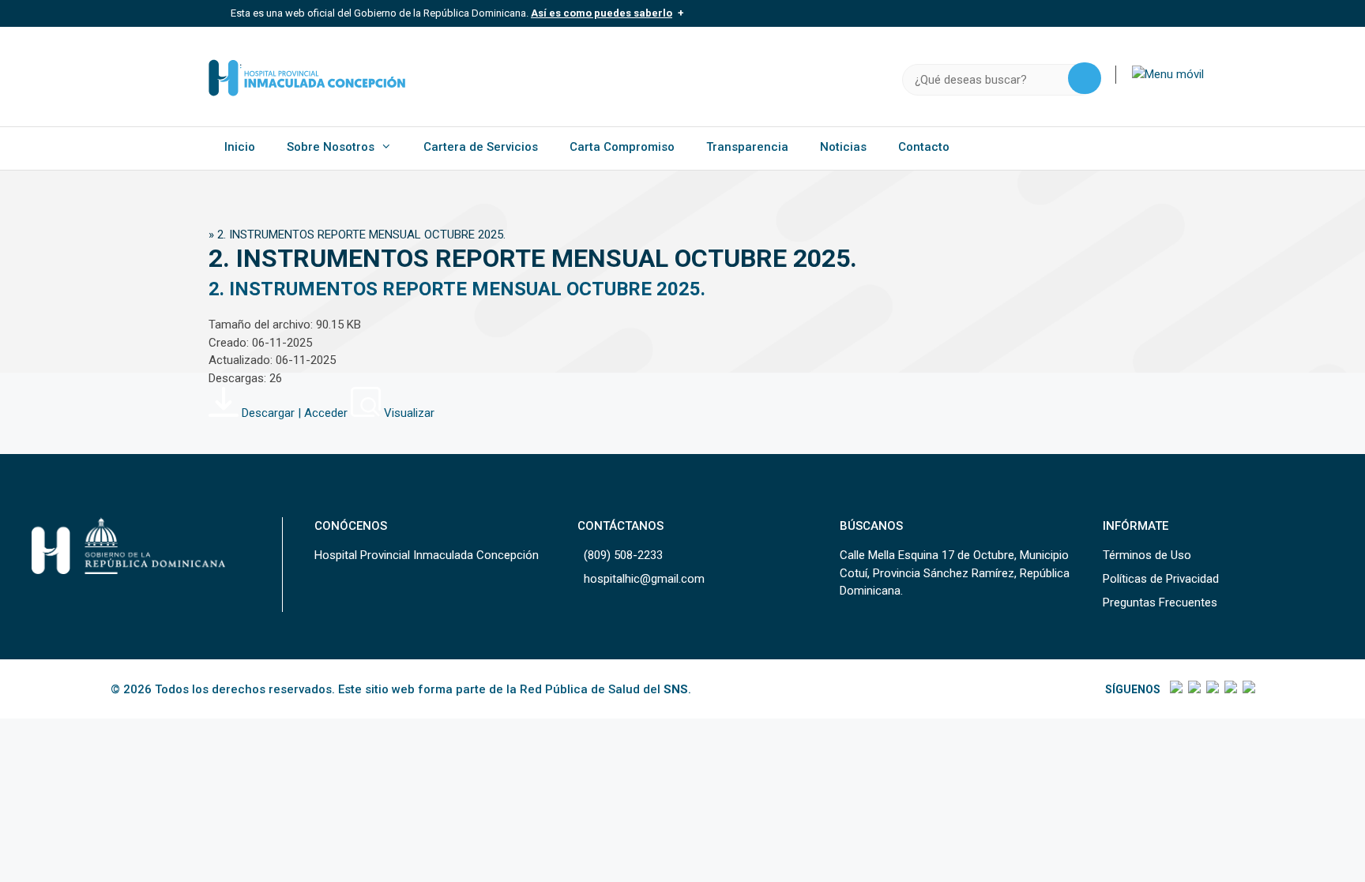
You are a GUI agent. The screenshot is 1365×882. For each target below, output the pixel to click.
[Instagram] (1211, 689)
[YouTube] (1247, 689)
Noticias (843, 147)
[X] (1193, 689)
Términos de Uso (1147, 555)
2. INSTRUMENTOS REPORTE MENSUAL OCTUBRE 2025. (457, 289)
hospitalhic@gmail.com (644, 579)
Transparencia (747, 147)
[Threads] (1229, 689)
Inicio (239, 147)
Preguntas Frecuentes (1160, 602)
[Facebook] (1175, 689)
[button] (1168, 74)
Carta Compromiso (622, 147)
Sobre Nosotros (330, 147)
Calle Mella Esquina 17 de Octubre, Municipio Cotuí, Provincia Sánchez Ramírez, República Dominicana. (955, 573)
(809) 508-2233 (623, 555)
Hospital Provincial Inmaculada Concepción (426, 555)
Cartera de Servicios (480, 147)
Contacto (923, 147)
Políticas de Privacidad (1161, 579)
